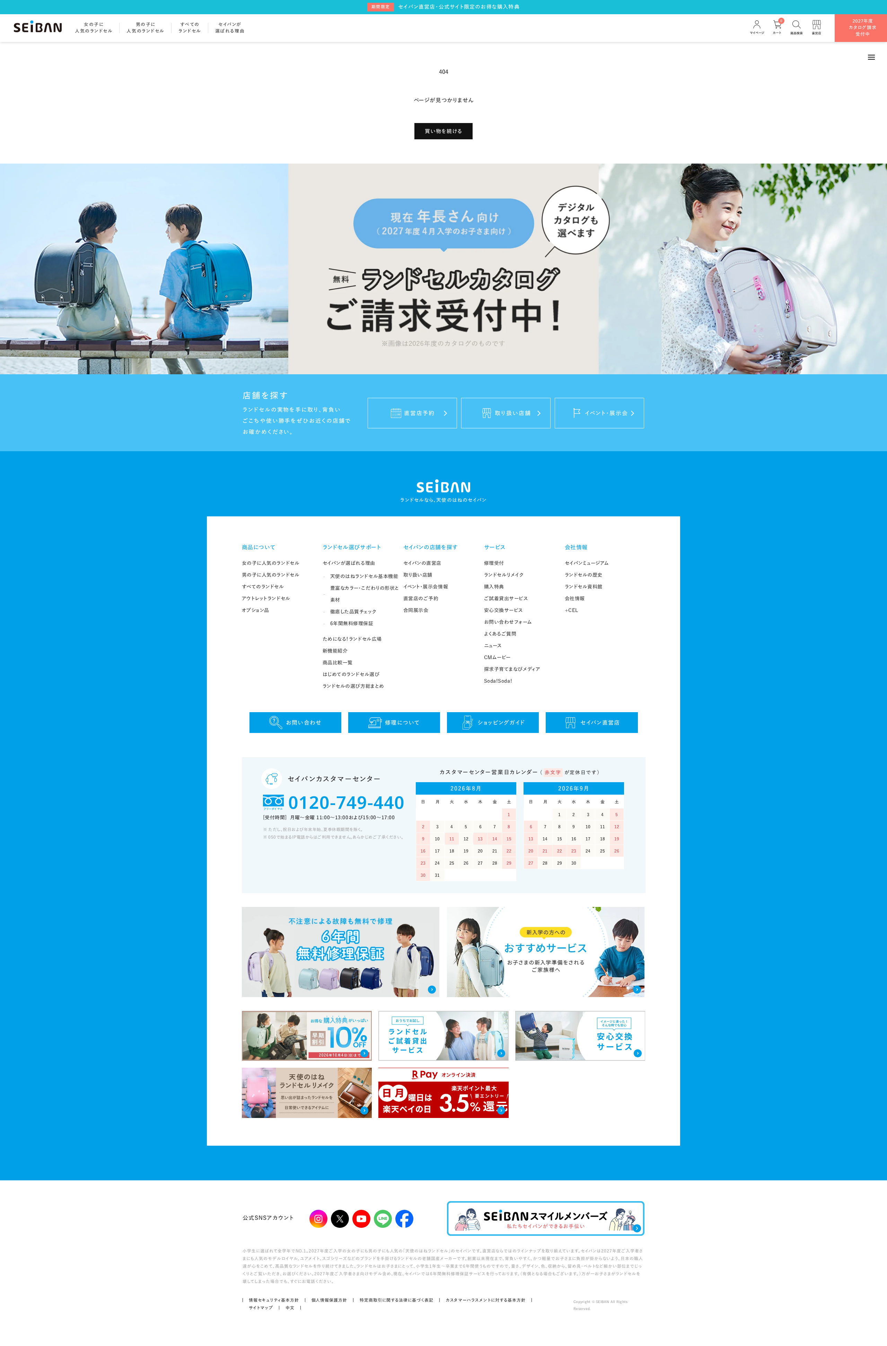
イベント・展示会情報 (425, 586)
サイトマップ (261, 1307)
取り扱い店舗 (417, 575)
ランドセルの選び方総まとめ (353, 686)
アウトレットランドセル (266, 598)
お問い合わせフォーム (508, 622)
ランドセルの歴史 (584, 575)
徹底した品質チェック (353, 611)
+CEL (571, 610)
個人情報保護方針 (329, 1300)
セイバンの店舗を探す (430, 547)
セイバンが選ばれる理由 (349, 563)
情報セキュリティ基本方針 (274, 1300)
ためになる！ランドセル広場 (352, 639)
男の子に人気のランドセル (271, 575)
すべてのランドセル (263, 586)
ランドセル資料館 (584, 586)
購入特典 (494, 586)
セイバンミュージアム (587, 563)
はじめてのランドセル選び (351, 674)
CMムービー (497, 657)
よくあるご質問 (500, 633)
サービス (495, 547)
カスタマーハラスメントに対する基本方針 (486, 1300)
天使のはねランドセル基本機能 (364, 576)
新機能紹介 (335, 650)
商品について (259, 547)
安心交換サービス (503, 610)
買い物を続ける (443, 131)
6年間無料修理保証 (352, 623)
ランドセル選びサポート (352, 547)
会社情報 (576, 547)
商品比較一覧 (338, 662)
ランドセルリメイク (504, 575)
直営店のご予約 (421, 598)
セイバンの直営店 (422, 563)
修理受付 (494, 563)
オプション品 (255, 610)
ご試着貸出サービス (506, 598)
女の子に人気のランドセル (271, 563)
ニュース (493, 645)
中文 (290, 1307)
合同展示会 (416, 610)
